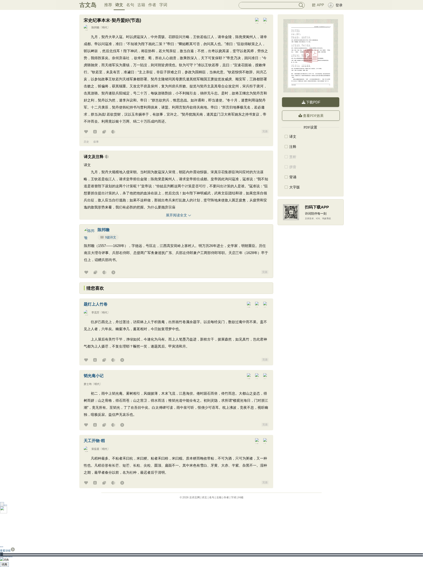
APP (320, 5)
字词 (163, 5)
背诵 (292, 177)
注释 (292, 147)
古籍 (141, 5)
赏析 (292, 157)
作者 (152, 5)
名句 (130, 5)
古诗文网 (194, 497)
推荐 (108, 5)
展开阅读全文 (176, 215)
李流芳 (95, 312)
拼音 (292, 167)
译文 (292, 136)
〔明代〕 (104, 27)
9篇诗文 (110, 237)
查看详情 (5, 550)
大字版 (294, 187)
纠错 (240, 497)
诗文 (119, 5)
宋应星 (95, 449)
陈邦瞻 (95, 27)
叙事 (96, 141)
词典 (4, 564)
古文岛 (87, 5)
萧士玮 (88, 384)
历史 (86, 141)
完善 (265, 131)
